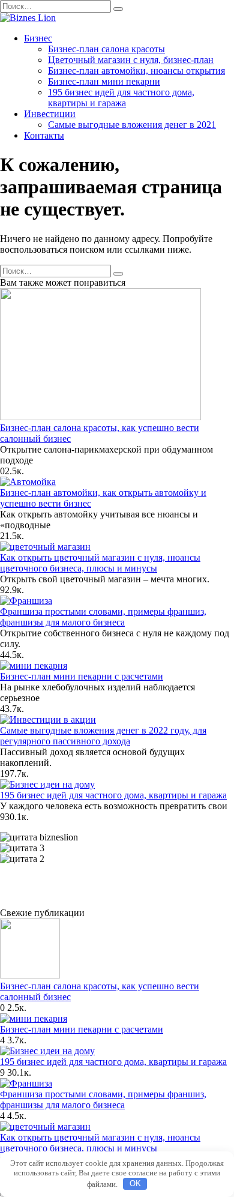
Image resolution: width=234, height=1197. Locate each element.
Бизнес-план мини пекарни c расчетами (81, 676)
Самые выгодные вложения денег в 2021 (132, 124)
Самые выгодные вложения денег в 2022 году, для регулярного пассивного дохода (103, 735)
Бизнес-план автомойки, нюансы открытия (136, 70)
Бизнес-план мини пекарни (104, 81)
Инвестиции (50, 114)
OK (135, 1183)
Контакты (44, 135)
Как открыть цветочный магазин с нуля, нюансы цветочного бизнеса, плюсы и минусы (100, 562)
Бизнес (38, 38)
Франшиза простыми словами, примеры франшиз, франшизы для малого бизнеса (103, 616)
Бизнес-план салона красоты (106, 49)
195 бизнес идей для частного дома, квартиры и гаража (121, 97)
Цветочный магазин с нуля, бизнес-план (131, 60)
